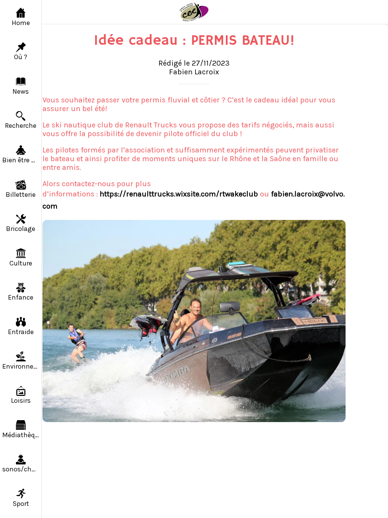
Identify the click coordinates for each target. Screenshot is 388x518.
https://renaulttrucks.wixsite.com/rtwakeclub (179, 194)
